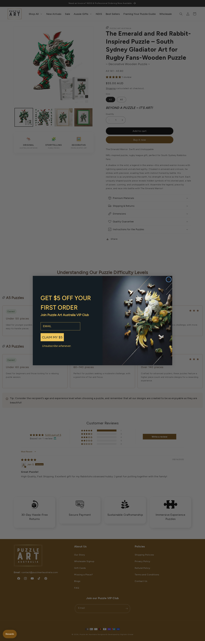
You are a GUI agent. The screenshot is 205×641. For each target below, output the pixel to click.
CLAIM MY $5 (52, 337)
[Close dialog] (168, 279)
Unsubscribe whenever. (56, 345)
